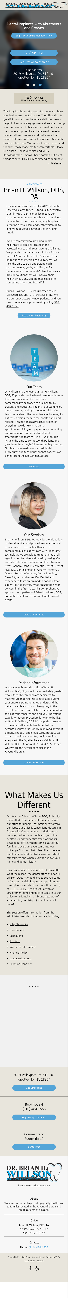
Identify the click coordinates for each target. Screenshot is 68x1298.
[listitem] (27, 85)
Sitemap (40, 1260)
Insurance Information (23, 947)
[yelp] (37, 1268)
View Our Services (34, 614)
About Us (34, 466)
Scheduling (16, 935)
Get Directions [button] (34, 1087)
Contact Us (34, 1146)
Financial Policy (18, 952)
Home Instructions (20, 958)
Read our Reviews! (34, 315)
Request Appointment (34, 62)
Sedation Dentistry (20, 963)
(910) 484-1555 (19, 888)
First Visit (15, 941)
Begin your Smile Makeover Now (34, 35)
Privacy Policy (30, 1260)
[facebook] (30, 1268)
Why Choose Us (19, 924)
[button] (63, 4)
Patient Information (34, 762)
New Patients (17, 930)
